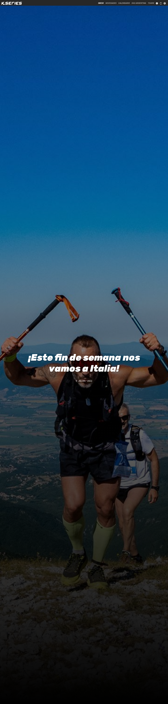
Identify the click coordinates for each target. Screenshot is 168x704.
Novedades (110, 3)
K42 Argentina (139, 3)
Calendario (124, 3)
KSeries (11, 3)
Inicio (101, 3)
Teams (151, 3)
